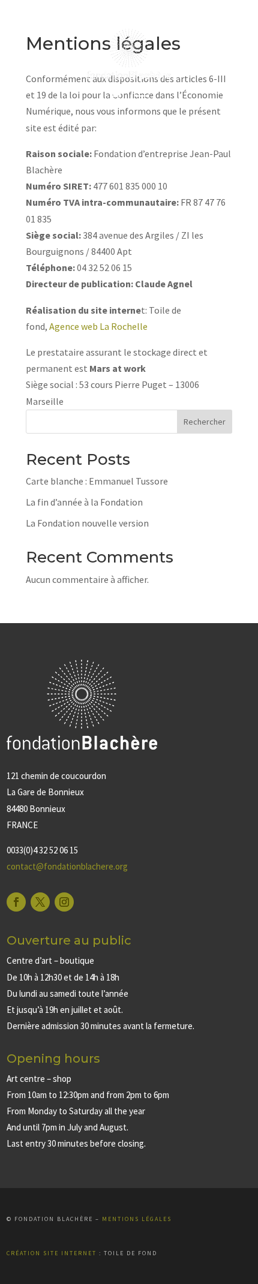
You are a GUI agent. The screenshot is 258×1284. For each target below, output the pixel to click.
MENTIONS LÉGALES (137, 1219)
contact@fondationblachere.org (67, 866)
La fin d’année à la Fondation (84, 502)
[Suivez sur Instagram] (64, 902)
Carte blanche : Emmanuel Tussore (97, 481)
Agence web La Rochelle (98, 326)
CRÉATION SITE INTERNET (52, 1253)
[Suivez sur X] (40, 902)
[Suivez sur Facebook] (16, 902)
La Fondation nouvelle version (87, 523)
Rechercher (205, 421)
